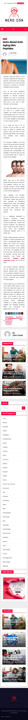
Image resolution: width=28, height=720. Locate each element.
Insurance (6, 488)
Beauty (5, 422)
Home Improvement (9, 484)
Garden (5, 467)
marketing (6, 500)
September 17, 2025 (11, 642)
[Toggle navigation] (25, 29)
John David (13, 53)
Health (6, 352)
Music (4, 504)
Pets (4, 508)
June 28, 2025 (9, 662)
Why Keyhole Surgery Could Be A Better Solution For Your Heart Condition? (9, 320)
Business (5, 426)
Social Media (6, 529)
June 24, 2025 (9, 679)
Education (6, 435)
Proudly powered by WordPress (9, 710)
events (5, 443)
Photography (7, 512)
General (5, 471)
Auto (4, 418)
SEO (4, 521)
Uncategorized (7, 558)
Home (4, 480)
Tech (4, 545)
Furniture (5, 459)
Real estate (6, 517)
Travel (5, 553)
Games (5, 463)
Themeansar (15, 712)
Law (4, 492)
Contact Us (8, 716)
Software (5, 537)
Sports (5, 541)
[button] (13, 29)
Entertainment (7, 439)
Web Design (6, 562)
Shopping (6, 525)
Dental (5, 431)
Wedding (5, 566)
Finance (5, 451)
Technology (6, 549)
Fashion (5, 447)
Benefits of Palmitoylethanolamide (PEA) (18, 318)
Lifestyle (5, 496)
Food (4, 455)
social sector (6, 533)
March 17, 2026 (10, 624)
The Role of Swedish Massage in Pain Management (13, 390)
